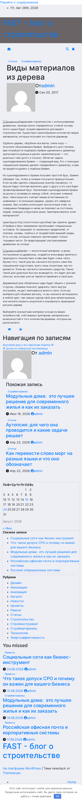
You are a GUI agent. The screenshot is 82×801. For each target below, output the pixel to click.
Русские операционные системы (35, 570)
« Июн (7, 528)
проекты (16, 605)
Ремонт (16, 610)
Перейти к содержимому (19, 2)
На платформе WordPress (22, 768)
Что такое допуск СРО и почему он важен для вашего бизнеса (39, 681)
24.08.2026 (15, 669)
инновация (18, 592)
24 (5, 509)
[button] (67, 49)
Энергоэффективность (27, 637)
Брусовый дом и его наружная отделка (27, 344)
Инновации (18, 587)
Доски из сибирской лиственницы (26, 348)
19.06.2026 (15, 718)
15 (26, 499)
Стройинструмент (24, 624)
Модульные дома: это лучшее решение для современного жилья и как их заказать (40, 401)
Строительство (22, 619)
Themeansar (11, 773)
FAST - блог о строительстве (31, 751)
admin (48, 85)
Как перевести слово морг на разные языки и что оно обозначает (39, 458)
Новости (17, 601)
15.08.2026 (15, 691)
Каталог (16, 596)
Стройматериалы (31, 61)
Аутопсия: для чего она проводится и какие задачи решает (36, 430)
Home (72, 782)
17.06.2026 (15, 739)
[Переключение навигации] (38, 49)
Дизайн (16, 583)
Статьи (13, 61)
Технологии (19, 633)
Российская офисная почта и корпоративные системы (35, 729)
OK (57, 796)
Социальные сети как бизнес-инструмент (42, 538)
